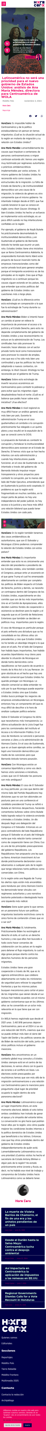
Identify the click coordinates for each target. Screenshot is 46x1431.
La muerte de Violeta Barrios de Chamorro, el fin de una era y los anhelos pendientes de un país (21, 1219)
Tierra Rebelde (9, 1369)
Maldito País (8, 1363)
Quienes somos (9, 1337)
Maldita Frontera (10, 1375)
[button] (30, 116)
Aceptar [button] (27, 1425)
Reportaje (6, 110)
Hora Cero (6, 105)
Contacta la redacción (13, 1394)
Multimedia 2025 (10, 1380)
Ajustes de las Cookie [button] (12, 1425)
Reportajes (7, 1357)
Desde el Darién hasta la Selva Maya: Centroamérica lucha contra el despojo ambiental (22, 1247)
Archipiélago (8, 1400)
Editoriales (7, 1343)
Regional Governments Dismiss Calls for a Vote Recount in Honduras (21, 1297)
